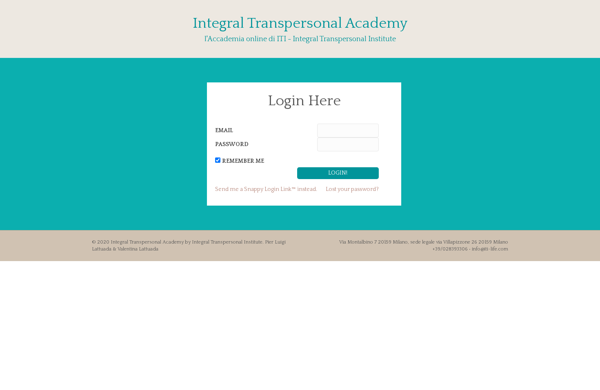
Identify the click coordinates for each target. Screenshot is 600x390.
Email (224, 130)
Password (232, 144)
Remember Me (243, 161)
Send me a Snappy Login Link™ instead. (266, 189)
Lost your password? (352, 189)
